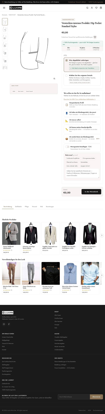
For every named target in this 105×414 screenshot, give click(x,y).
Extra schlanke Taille (72, 166)
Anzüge (57, 325)
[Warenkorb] (101, 8)
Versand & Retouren (8, 343)
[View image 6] (5, 60)
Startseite (4, 15)
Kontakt (4, 350)
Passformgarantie (7, 371)
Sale (56, 328)
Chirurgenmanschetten (89, 158)
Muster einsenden (60, 346)
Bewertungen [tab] (50, 207)
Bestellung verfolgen (60, 365)
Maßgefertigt (5, 340)
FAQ (3, 346)
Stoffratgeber (5, 365)
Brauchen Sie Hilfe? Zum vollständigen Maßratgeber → (79, 99)
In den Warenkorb (91, 192)
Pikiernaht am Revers (72, 162)
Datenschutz (82, 410)
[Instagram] (4, 324)
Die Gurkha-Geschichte (8, 362)
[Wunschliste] (96, 8)
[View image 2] (5, 29)
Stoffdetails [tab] (18, 207)
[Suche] (87, 8)
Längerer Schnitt (85, 166)
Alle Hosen (58, 315)
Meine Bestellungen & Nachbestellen (65, 362)
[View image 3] (5, 37)
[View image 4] (5, 45)
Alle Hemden (58, 321)
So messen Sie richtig (8, 387)
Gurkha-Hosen (59, 318)
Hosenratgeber (59, 340)
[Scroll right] (102, 235)
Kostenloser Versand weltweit (77, 2)
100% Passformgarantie (95, 2)
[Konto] (92, 8)
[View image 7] (5, 68)
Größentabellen (59, 350)
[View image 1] (5, 21)
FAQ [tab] (41, 207)
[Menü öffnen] (4, 8)
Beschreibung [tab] (8, 207)
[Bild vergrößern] (54, 79)
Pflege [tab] (27, 207)
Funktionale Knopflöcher (73, 158)
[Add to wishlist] (95, 37)
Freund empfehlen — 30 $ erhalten (65, 368)
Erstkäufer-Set (6, 384)
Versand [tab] (34, 207)
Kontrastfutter (84, 162)
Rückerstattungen (98, 410)
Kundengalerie (6, 374)
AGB (89, 410)
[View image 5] (5, 52)
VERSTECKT (12, 15)
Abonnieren (96, 397)
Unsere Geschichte (7, 337)
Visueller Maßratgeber (61, 337)
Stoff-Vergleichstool (7, 368)
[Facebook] (9, 324)
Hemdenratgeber (59, 343)
